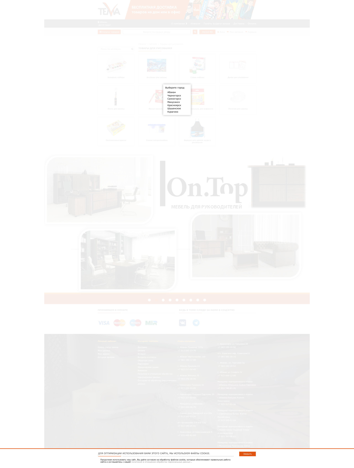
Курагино (172, 111)
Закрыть (247, 454)
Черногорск (174, 95)
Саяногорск (174, 98)
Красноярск (174, 105)
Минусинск (173, 102)
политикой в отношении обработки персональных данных (161, 462)
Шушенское (174, 108)
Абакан (171, 92)
